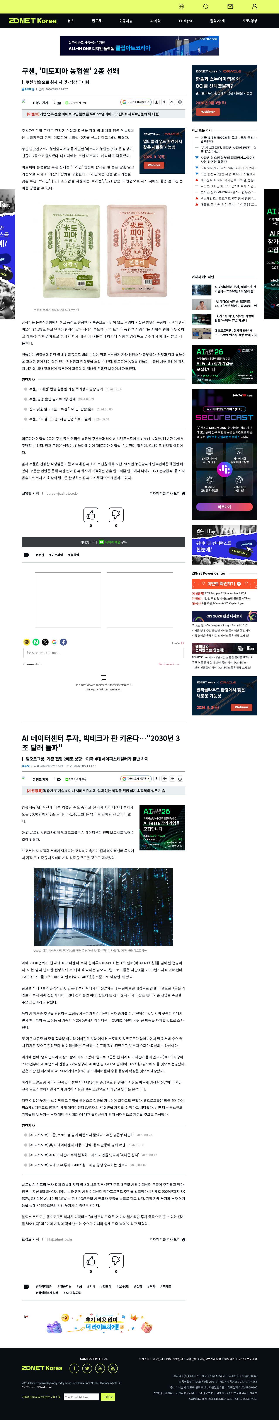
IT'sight (185, 20)
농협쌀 (75, 555)
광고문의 (158, 1359)
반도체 (97, 20)
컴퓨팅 (26, 766)
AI (80, 1286)
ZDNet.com (44, 1387)
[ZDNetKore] (38, 12)
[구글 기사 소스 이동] (136, 102)
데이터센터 (45, 1286)
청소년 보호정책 (247, 1359)
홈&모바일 (28, 89)
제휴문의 (191, 1359)
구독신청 (108, 1397)
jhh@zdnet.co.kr (59, 1239)
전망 (139, 1286)
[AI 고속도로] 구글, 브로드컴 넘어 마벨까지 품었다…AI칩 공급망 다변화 (81, 1134)
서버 (92, 1286)
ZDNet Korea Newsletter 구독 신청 (41, 1397)
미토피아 (57, 555)
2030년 (124, 1286)
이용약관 (229, 1359)
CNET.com (28, 1387)
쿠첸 (41, 555)
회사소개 (144, 1359)
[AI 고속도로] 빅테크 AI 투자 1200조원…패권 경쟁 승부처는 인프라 (78, 1164)
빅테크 (167, 1286)
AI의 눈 (155, 20)
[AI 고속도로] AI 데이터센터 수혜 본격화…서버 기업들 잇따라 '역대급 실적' (84, 1154)
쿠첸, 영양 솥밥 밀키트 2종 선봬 (52, 398)
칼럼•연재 (217, 20)
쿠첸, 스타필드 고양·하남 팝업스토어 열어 (60, 419)
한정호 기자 (40, 779)
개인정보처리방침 (210, 1359)
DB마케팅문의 (174, 1359)
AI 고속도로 (73, 1292)
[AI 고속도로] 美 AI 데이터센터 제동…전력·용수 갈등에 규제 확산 (77, 1144)
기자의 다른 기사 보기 (165, 493)
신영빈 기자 (40, 102)
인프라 (107, 1286)
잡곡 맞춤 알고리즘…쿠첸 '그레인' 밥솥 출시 (61, 408)
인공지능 (126, 20)
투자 (152, 1286)
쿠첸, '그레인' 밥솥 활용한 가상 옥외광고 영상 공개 (66, 388)
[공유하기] (156, 102)
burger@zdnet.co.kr (62, 493)
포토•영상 (250, 20)
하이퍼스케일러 (48, 1292)
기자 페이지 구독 (77, 103)
